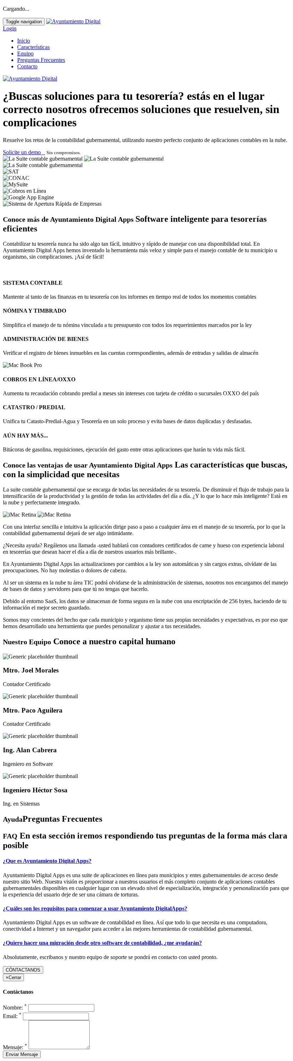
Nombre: (15, 1007)
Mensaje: (15, 1047)
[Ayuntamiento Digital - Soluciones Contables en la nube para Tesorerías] (73, 21)
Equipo (25, 53)
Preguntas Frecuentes (41, 60)
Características (33, 47)
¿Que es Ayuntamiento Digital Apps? (47, 861)
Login (9, 28)
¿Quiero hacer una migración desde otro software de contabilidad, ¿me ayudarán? (102, 943)
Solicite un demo (24, 152)
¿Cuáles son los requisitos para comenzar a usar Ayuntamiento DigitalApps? (95, 908)
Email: (12, 1016)
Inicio (23, 41)
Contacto (27, 66)
